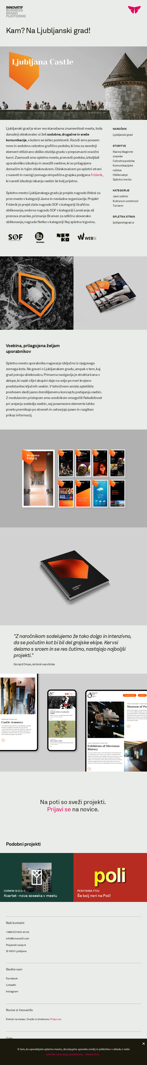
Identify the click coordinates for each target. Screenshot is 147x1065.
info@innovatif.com (17, 938)
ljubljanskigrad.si (123, 222)
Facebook (12, 978)
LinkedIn (11, 985)
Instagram (12, 991)
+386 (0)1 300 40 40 (17, 932)
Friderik (96, 175)
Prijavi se (59, 809)
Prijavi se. (56, 1019)
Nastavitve (92, 1054)
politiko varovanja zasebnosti (64, 1054)
